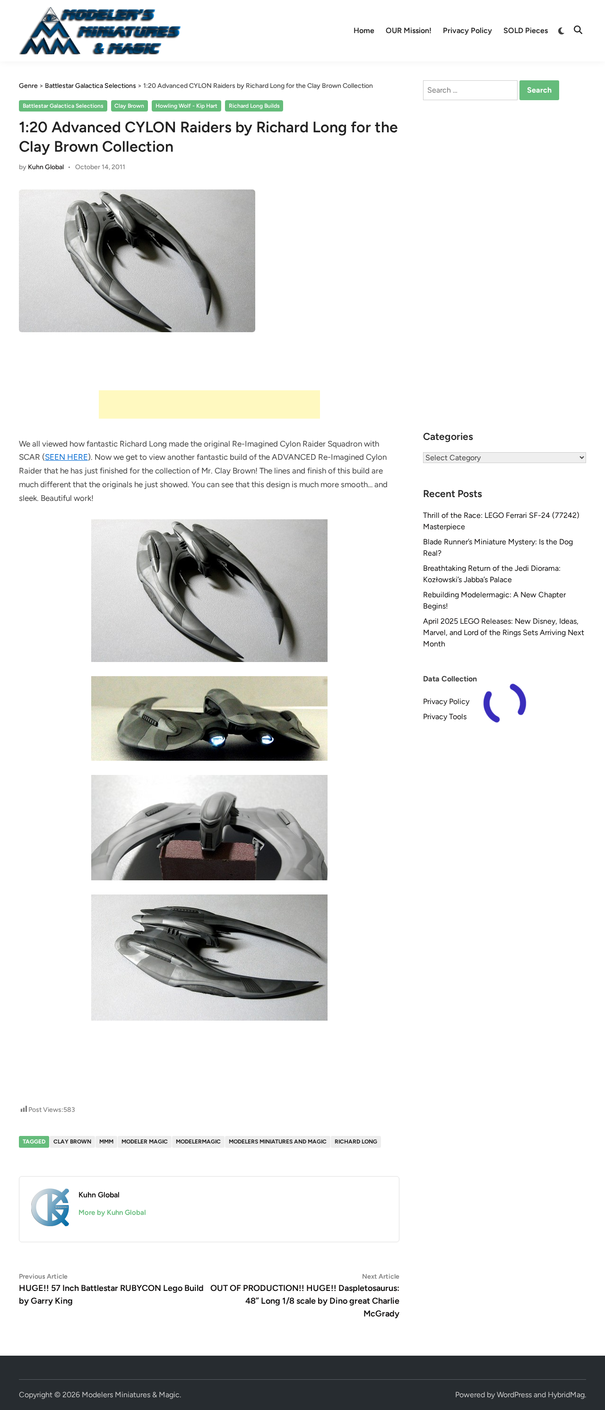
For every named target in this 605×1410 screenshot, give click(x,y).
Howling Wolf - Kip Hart (186, 106)
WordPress (514, 1394)
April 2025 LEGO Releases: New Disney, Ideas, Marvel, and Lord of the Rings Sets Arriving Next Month (503, 632)
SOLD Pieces (525, 30)
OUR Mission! (409, 30)
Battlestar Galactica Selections (63, 106)
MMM (106, 1141)
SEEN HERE (66, 457)
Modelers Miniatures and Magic (278, 1141)
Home (364, 30)
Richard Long (356, 1141)
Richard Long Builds (254, 106)
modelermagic (198, 1141)
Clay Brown (129, 106)
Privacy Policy (467, 30)
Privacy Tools (445, 716)
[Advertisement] (209, 404)
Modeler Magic (144, 1141)
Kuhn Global (46, 167)
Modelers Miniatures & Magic (131, 1394)
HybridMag (566, 1394)
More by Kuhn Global (112, 1212)
